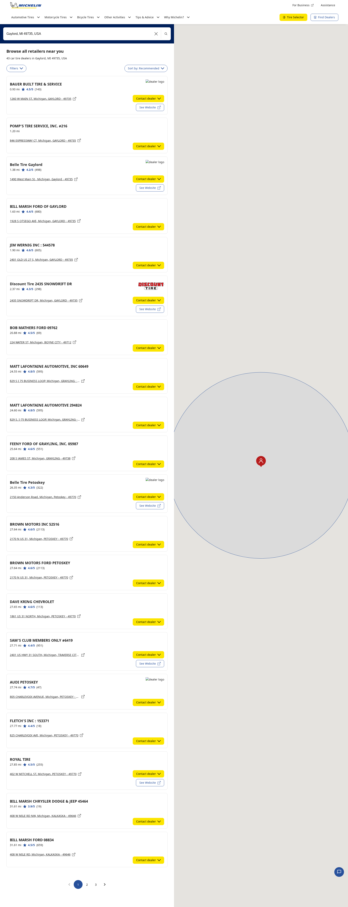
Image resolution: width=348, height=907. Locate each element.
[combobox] (87, 33)
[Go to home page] (26, 5)
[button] (156, 34)
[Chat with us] (339, 872)
